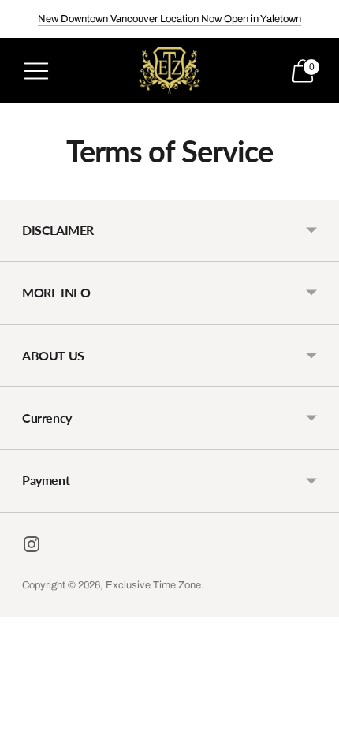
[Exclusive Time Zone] (169, 70)
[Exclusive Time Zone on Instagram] (31, 547)
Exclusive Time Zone (153, 585)
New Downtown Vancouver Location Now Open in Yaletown (169, 18)
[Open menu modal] (36, 71)
